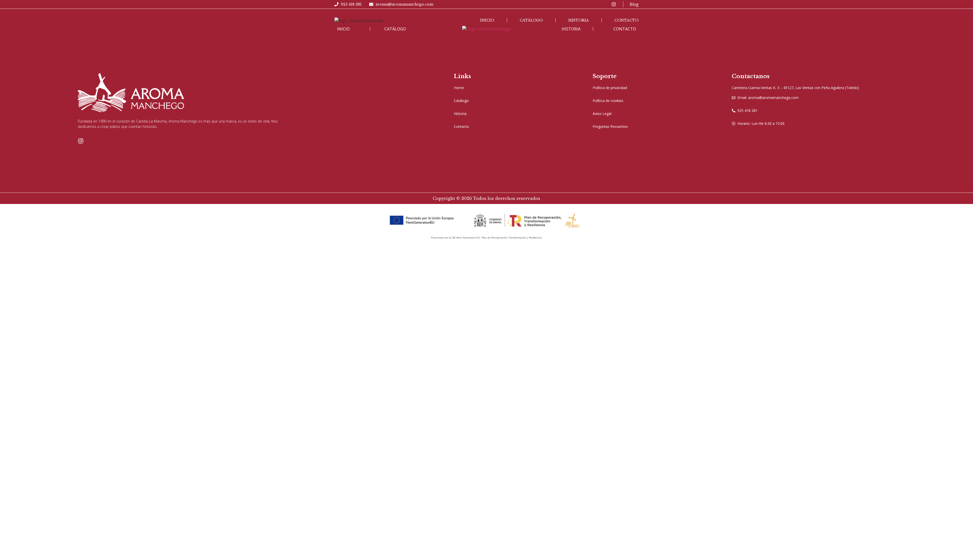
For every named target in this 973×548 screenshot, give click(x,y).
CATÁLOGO (395, 29)
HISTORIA (571, 29)
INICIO (343, 29)
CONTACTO (624, 29)
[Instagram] (81, 141)
